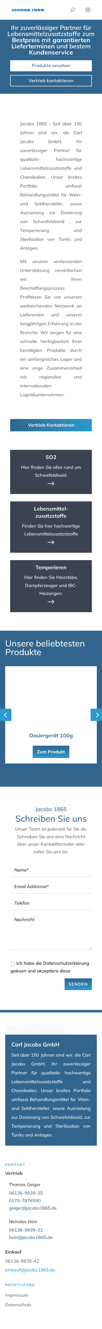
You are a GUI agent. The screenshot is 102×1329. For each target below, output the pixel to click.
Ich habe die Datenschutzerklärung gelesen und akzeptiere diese (49, 967)
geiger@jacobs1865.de (33, 1208)
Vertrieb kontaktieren (51, 80)
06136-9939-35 (26, 1193)
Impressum (16, 1295)
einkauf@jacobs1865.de (30, 1270)
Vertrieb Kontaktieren (51, 425)
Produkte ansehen (51, 65)
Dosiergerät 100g (51, 735)
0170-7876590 (25, 1200)
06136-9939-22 (26, 1230)
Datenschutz (18, 1305)
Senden (78, 984)
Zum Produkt (51, 752)
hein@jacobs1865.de (30, 1237)
